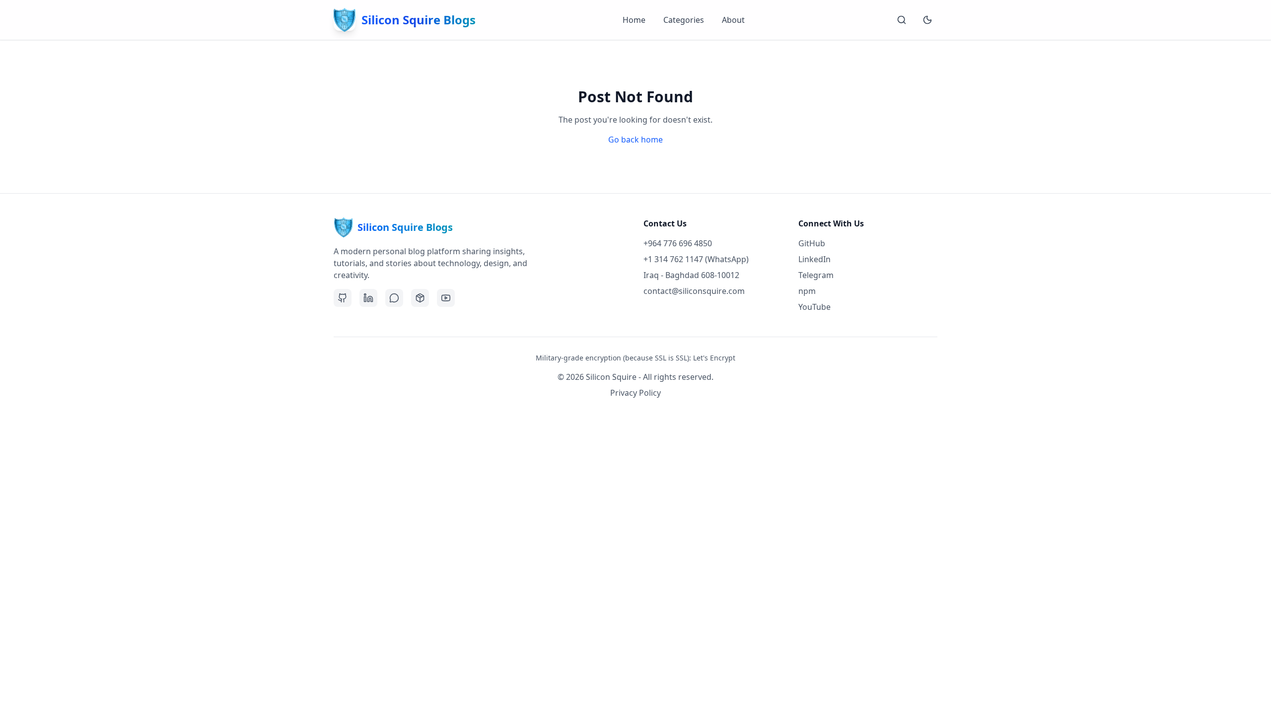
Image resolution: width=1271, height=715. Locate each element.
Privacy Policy (635, 392)
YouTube (814, 306)
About (733, 19)
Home (634, 19)
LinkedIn (814, 259)
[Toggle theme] (927, 20)
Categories (683, 19)
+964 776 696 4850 (677, 243)
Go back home (635, 139)
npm (807, 291)
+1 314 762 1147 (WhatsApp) (696, 259)
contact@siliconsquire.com (694, 291)
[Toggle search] (902, 20)
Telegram (816, 275)
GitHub (811, 243)
